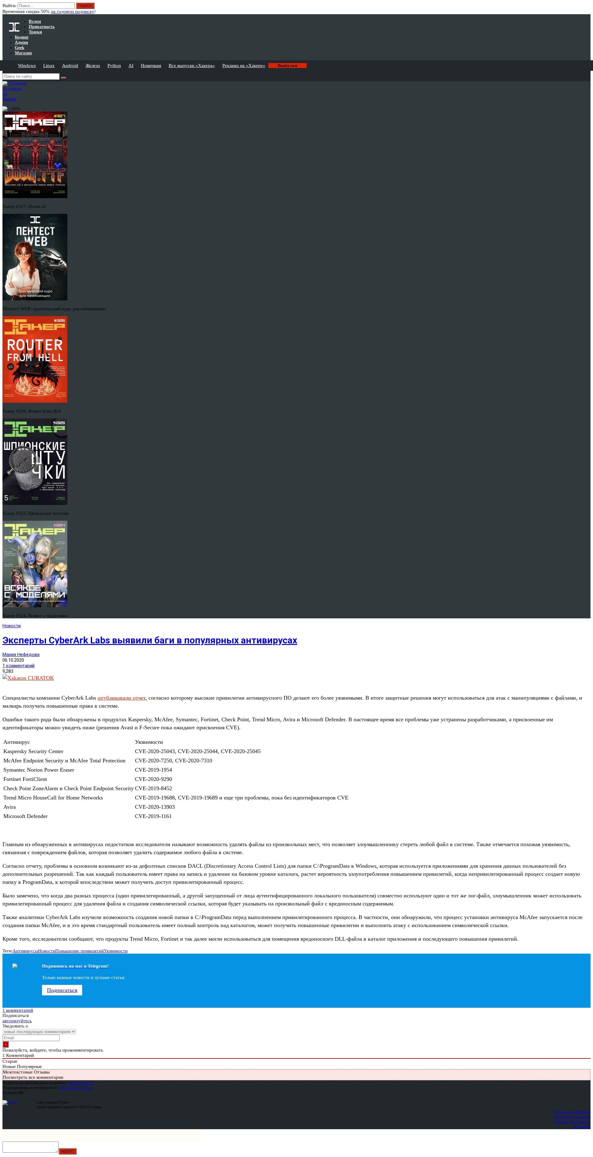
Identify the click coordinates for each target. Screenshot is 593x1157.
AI (130, 65)
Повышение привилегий (79, 950)
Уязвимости (116, 950)
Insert (67, 1151)
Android (70, 65)
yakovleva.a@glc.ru (76, 1087)
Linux (49, 65)
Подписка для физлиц (572, 1111)
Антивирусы (25, 950)
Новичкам (151, 65)
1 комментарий (18, 665)
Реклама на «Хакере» (243, 65)
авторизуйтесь (17, 1020)
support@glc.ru (81, 1082)
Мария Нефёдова (21, 654)
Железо (93, 65)
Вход (586, 8)
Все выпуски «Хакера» (192, 65)
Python (114, 65)
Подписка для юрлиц (572, 1116)
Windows (27, 65)
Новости (11, 626)
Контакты (582, 1126)
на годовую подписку (72, 11)
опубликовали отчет (121, 698)
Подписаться (62, 990)
